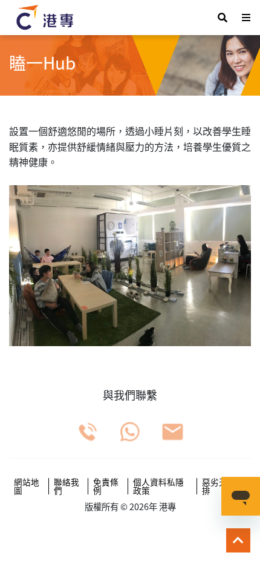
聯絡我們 (66, 486)
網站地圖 (26, 486)
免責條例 (106, 486)
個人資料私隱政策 (158, 486)
